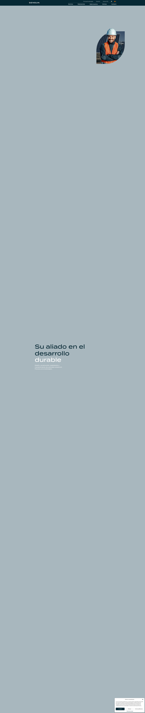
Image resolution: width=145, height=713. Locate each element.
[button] (142, 699)
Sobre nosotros (94, 4)
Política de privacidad (130, 711)
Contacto (113, 4)
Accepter (120, 708)
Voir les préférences (139, 708)
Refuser (129, 708)
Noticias (104, 4)
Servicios (70, 4)
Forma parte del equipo (88, 1)
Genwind (98, 1)
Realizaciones (81, 4)
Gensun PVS (105, 1)
